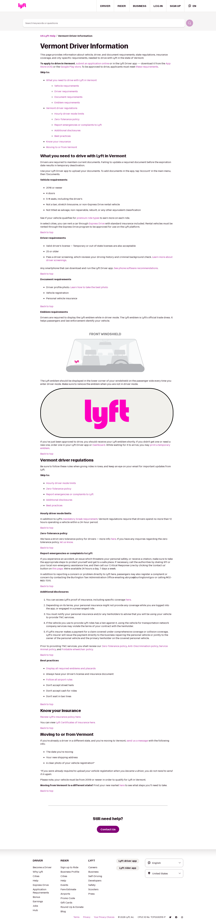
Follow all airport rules (59, 679)
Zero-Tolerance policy (66, 119)
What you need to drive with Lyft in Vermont (71, 80)
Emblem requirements (67, 102)
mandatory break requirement (80, 519)
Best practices (62, 136)
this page (57, 568)
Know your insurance (58, 141)
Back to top (46, 232)
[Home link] (22, 6)
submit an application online (92, 63)
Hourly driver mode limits (69, 113)
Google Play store (71, 66)
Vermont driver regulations (61, 108)
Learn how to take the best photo (89, 287)
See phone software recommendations (136, 268)
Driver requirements (66, 91)
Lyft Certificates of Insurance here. (75, 722)
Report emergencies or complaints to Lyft (78, 125)
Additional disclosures (67, 130)
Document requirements (68, 97)
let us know (66, 542)
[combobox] (192, 6)
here (113, 539)
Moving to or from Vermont (61, 147)
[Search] (189, 23)
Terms (76, 917)
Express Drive (97, 223)
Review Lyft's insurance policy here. (60, 717)
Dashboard (98, 445)
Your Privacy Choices (104, 917)
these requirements (147, 66)
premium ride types (88, 218)
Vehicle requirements (66, 86)
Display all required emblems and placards (71, 668)
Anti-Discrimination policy (143, 646)
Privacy (86, 917)
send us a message (137, 740)
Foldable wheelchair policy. (77, 649)
